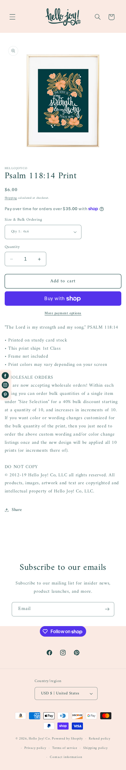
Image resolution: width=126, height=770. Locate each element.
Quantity (12, 247)
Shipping (11, 198)
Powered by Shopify (67, 739)
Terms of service (64, 748)
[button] (12, 17)
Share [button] (17, 510)
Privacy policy (35, 748)
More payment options (63, 313)
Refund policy (99, 739)
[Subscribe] (107, 609)
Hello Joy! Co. (40, 739)
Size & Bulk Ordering (23, 220)
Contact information (66, 757)
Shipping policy (95, 748)
